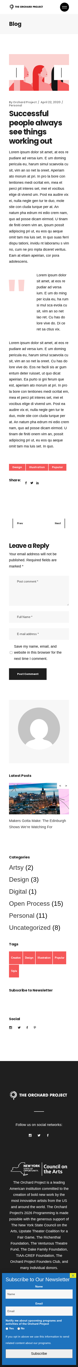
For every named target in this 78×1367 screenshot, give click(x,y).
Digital (18, 891)
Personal (15, 105)
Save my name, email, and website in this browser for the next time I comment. (38, 652)
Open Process (29, 903)
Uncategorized (30, 927)
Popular (57, 467)
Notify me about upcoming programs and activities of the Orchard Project (34, 1322)
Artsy (16, 867)
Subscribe (39, 1354)
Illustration (37, 467)
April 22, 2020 (51, 102)
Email (39, 1303)
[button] (61, 72)
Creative (16, 957)
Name (39, 1286)
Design (17, 467)
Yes (11, 1328)
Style (14, 970)
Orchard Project (25, 102)
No (22, 1328)
